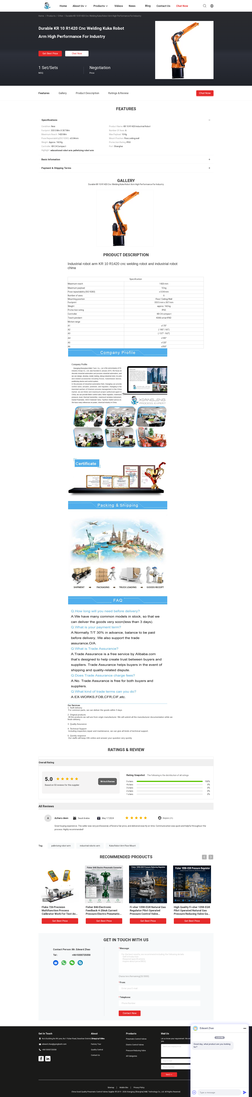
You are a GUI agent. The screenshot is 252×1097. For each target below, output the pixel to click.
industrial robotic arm (90, 846)
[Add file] (194, 1092)
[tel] (88, 962)
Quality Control (97, 1050)
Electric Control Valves (135, 1045)
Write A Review (107, 781)
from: (123, 982)
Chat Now (77, 53)
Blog (148, 5)
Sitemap (111, 1088)
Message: (124, 948)
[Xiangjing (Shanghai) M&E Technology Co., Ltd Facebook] (41, 1058)
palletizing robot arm (61, 846)
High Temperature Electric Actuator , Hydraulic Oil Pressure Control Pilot (57, 910)
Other (60, 16)
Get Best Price (50, 53)
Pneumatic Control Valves (136, 1039)
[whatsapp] (63, 962)
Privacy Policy (139, 1088)
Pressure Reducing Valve (136, 1051)
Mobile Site (124, 1088)
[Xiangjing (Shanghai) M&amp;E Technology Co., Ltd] (47, 5)
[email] (55, 962)
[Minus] (244, 1028)
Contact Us (95, 1055)
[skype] (80, 962)
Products (51, 16)
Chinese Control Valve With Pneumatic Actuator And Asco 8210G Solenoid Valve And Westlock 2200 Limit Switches (102, 914)
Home (41, 16)
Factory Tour (96, 1044)
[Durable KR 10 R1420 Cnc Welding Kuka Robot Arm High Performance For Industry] (184, 50)
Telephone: (125, 997)
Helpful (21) (168, 818)
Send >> (169, 1075)
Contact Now (129, 1013)
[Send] (244, 1092)
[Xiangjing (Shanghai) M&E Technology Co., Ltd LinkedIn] (47, 1058)
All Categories (131, 1056)
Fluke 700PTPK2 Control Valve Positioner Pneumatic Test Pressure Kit (190, 910)
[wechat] (72, 962)
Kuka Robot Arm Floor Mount (122, 846)
